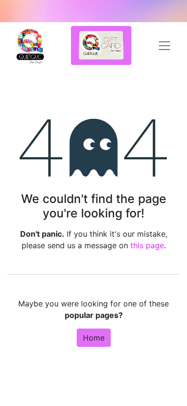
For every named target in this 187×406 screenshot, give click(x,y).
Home (94, 338)
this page (147, 245)
